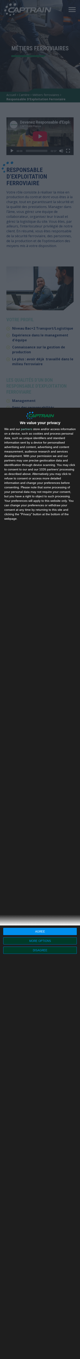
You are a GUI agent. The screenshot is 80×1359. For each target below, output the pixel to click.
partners (26, 429)
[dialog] (40, 883)
